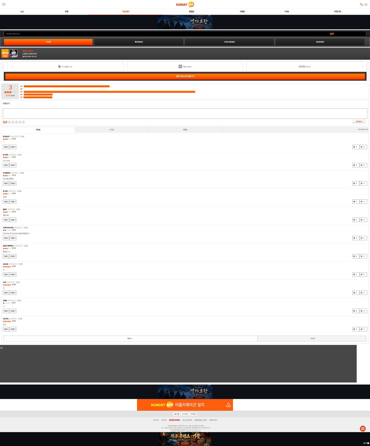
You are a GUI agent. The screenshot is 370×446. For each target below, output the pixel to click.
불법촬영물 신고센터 (201, 420)
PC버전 (185, 414)
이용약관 (163, 420)
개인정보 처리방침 (174, 420)
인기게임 (48, 42)
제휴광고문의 (213, 420)
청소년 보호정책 (187, 420)
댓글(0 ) (6, 147)
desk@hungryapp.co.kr (193, 430)
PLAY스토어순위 (229, 42)
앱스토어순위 (320, 42)
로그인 (176, 414)
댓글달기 (12, 147)
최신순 (38, 130)
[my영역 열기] (4, 4)
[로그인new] (366, 4)
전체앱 (193, 414)
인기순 (112, 130)
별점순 (185, 130)
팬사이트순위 (139, 42)
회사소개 (155, 420)
